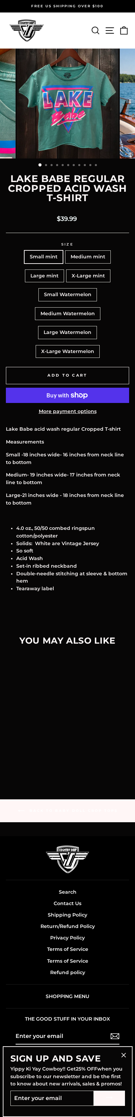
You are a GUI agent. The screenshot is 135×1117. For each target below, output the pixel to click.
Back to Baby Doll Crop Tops (72, 810)
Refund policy (67, 972)
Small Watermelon (67, 294)
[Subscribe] (114, 1036)
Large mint (44, 275)
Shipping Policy (67, 915)
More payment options (68, 411)
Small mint (43, 256)
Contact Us (67, 903)
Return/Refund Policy (67, 926)
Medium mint (88, 256)
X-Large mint (88, 275)
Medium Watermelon (67, 313)
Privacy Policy (67, 937)
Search (67, 892)
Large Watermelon (67, 332)
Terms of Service (67, 949)
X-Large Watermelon (67, 351)
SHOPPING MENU (67, 996)
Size (67, 244)
